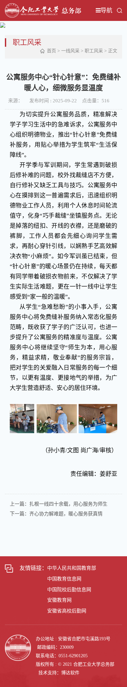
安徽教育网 (59, 600)
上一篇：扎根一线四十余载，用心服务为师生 (58, 504)
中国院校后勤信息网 (69, 589)
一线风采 (70, 50)
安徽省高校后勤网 (66, 610)
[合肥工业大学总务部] (43, 10)
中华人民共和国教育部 (71, 568)
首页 (51, 50)
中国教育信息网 (64, 578)
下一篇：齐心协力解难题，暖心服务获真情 (56, 513)
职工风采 (94, 50)
